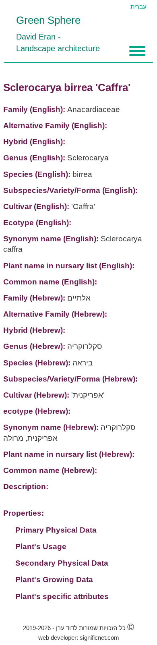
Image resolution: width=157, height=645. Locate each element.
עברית (138, 6)
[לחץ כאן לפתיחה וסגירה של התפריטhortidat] (137, 51)
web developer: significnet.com (78, 637)
